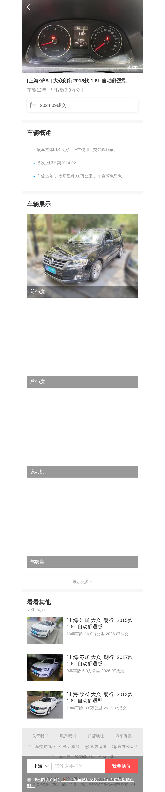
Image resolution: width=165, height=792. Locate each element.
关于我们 (40, 736)
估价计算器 (69, 746)
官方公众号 (128, 746)
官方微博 (98, 746)
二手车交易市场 (41, 746)
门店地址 (96, 736)
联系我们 (68, 736)
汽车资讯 (124, 736)
